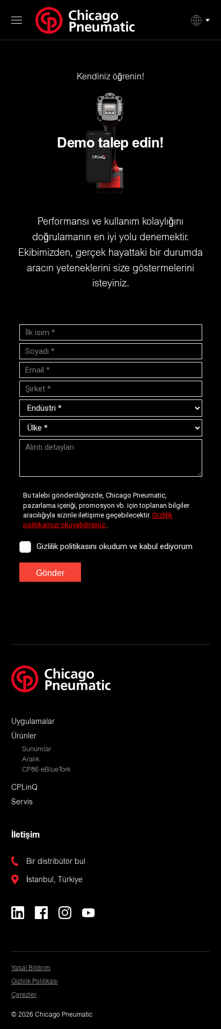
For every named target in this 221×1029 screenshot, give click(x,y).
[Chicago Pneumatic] (85, 20)
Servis (22, 802)
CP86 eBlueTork (46, 770)
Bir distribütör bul (55, 862)
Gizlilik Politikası (34, 982)
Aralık (31, 760)
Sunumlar (36, 749)
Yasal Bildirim (30, 968)
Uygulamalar (33, 722)
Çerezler (23, 995)
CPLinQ (24, 788)
